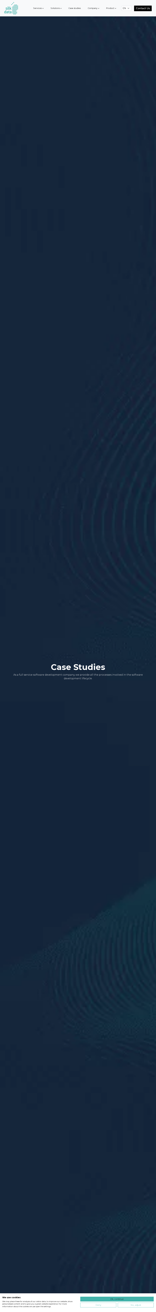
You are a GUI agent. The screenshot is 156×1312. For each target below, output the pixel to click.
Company (92, 8)
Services (37, 8)
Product (110, 8)
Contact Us (143, 8)
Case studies (74, 8)
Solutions (55, 8)
